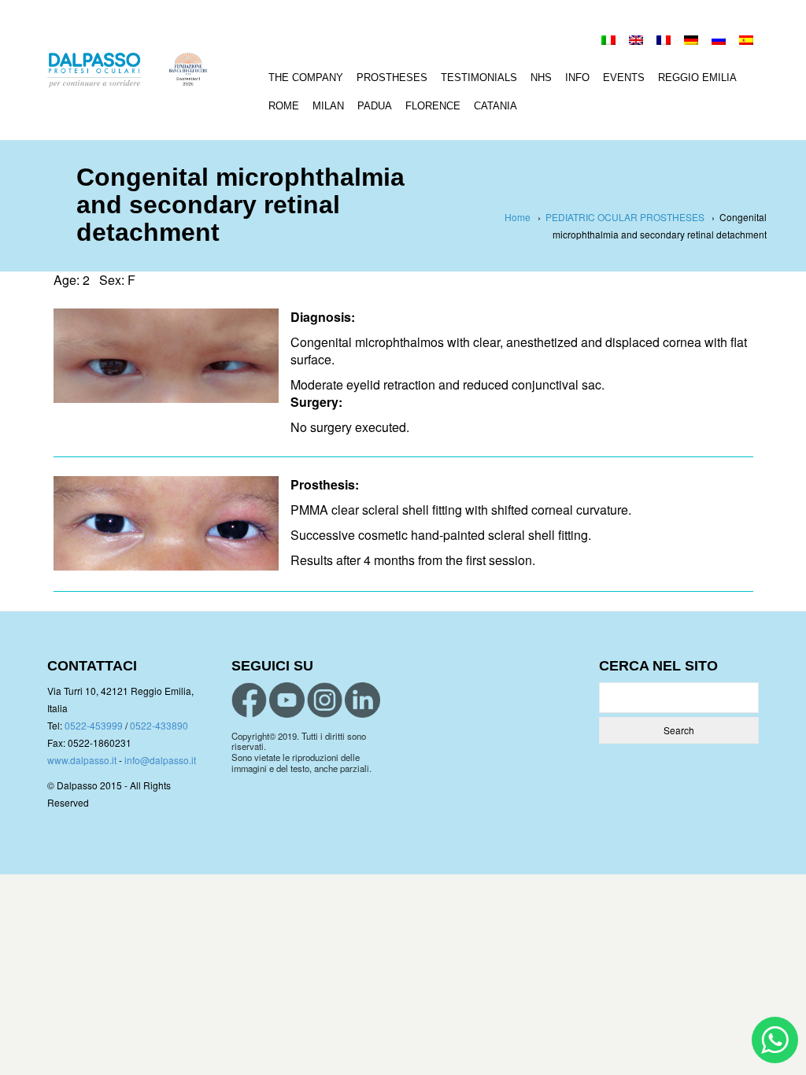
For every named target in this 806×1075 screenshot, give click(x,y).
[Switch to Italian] (608, 42)
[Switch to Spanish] (746, 42)
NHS (541, 77)
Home (518, 216)
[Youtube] (287, 700)
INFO (577, 77)
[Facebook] (249, 700)
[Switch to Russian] (718, 42)
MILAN (328, 106)
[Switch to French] (663, 42)
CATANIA (495, 106)
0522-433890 (159, 725)
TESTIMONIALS (479, 77)
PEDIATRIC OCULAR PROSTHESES (624, 216)
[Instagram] (324, 700)
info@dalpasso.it (160, 760)
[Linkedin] (362, 700)
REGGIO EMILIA (697, 77)
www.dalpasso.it (81, 760)
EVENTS (624, 77)
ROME (283, 106)
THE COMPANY (305, 77)
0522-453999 (94, 725)
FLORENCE (432, 106)
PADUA (374, 106)
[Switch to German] (691, 42)
